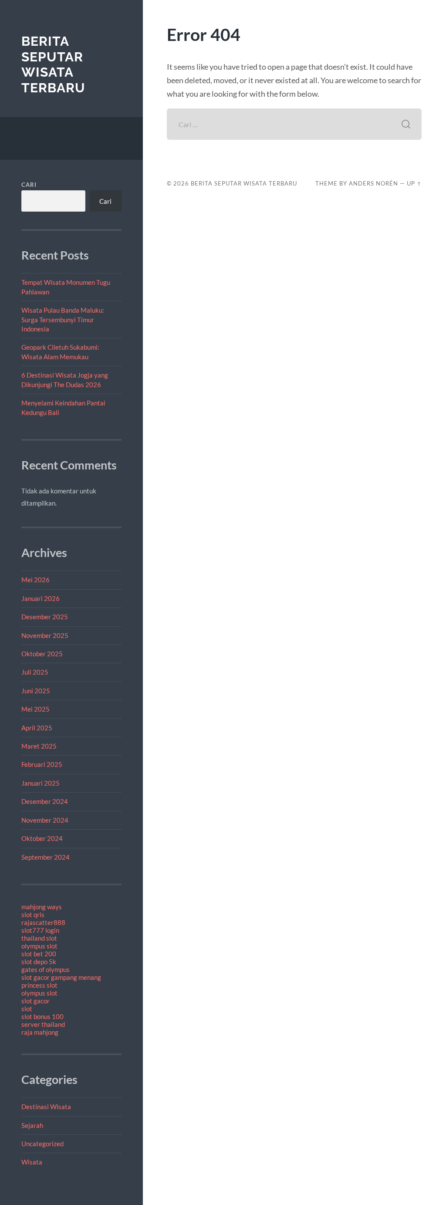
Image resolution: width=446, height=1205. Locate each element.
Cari (29, 184)
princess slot (39, 985)
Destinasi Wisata (46, 1106)
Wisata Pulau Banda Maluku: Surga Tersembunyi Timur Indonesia (62, 319)
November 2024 (44, 820)
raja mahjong (39, 1032)
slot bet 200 (38, 954)
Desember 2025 (44, 617)
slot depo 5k (38, 961)
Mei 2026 (35, 580)
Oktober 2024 (42, 838)
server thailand (43, 1024)
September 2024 (45, 857)
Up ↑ (414, 183)
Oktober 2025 (42, 654)
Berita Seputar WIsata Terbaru (53, 64)
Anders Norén (373, 183)
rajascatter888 (43, 922)
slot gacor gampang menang (61, 977)
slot (26, 1009)
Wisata (31, 1162)
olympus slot (39, 946)
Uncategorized (42, 1144)
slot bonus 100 (42, 1016)
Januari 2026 (40, 598)
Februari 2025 (41, 764)
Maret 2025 (39, 746)
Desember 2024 (44, 801)
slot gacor (35, 1001)
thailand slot (39, 938)
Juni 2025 (35, 691)
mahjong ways (41, 907)
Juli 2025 (34, 672)
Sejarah (32, 1125)
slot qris (32, 914)
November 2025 (44, 635)
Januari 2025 (40, 783)
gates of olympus (45, 969)
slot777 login (40, 930)
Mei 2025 (35, 709)
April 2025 (36, 728)
